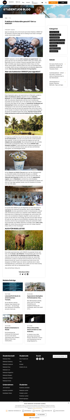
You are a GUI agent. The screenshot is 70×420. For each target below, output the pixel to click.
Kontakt (28, 2)
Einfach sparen (53, 45)
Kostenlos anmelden (8, 390)
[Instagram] (40, 359)
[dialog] (35, 411)
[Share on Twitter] (22, 274)
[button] (35, 417)
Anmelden (53, 2)
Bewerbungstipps (23, 398)
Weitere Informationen (37, 408)
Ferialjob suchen (23, 393)
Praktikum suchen (23, 396)
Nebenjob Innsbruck (8, 364)
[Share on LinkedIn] (27, 274)
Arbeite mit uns (23, 367)
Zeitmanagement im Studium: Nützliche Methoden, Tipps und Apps (56, 83)
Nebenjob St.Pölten (7, 378)
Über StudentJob (23, 358)
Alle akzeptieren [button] (29, 414)
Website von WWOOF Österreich (17, 172)
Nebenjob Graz (6, 367)
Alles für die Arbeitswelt (55, 34)
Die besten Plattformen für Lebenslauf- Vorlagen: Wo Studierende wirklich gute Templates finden (56, 66)
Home (6, 17)
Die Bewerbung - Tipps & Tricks (57, 43)
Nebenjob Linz (6, 369)
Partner (21, 401)
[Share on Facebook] (20, 274)
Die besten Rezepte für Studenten (57, 40)
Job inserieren (6, 387)
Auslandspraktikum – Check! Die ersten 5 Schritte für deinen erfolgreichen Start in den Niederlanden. (56, 75)
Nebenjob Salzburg (7, 361)
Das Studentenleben (54, 37)
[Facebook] (43, 359)
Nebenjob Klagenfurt (8, 372)
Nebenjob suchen (23, 390)
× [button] (68, 403)
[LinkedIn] (37, 359)
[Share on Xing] (25, 274)
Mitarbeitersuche (53, 51)
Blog (23, 2)
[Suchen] (46, 2)
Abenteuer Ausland (54, 32)
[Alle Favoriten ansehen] (42, 2)
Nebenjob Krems (7, 380)
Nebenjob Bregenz (7, 375)
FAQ (20, 361)
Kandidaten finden (7, 393)
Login (62, 2)
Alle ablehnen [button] (41, 414)
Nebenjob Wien (6, 358)
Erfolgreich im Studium (55, 48)
